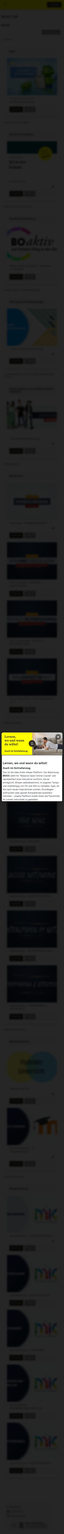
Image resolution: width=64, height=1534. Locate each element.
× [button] (58, 736)
